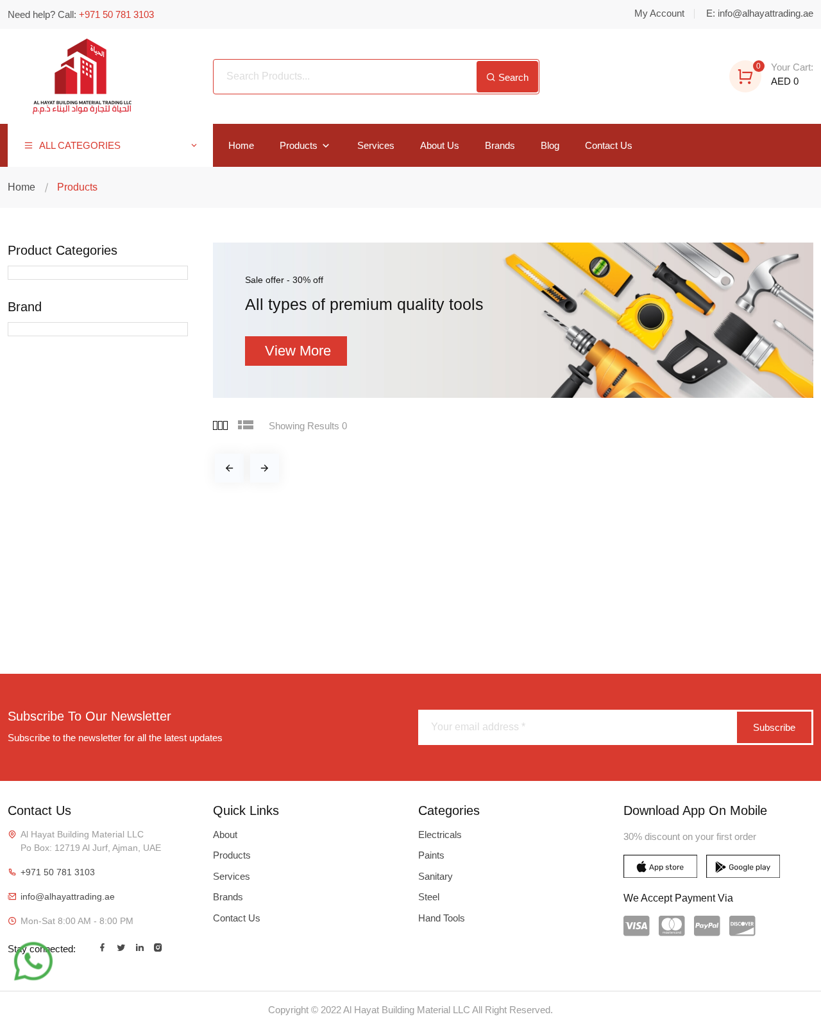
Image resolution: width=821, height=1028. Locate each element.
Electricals (440, 834)
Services (375, 145)
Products (300, 145)
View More (298, 351)
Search (512, 77)
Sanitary (435, 876)
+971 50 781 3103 (58, 872)
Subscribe (774, 727)
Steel (428, 896)
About (225, 834)
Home (241, 145)
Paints (431, 855)
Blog (550, 145)
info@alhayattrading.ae (68, 896)
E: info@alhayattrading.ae (759, 13)
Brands (500, 145)
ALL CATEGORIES (79, 145)
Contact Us (608, 145)
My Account (659, 13)
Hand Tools (441, 917)
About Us (439, 145)
